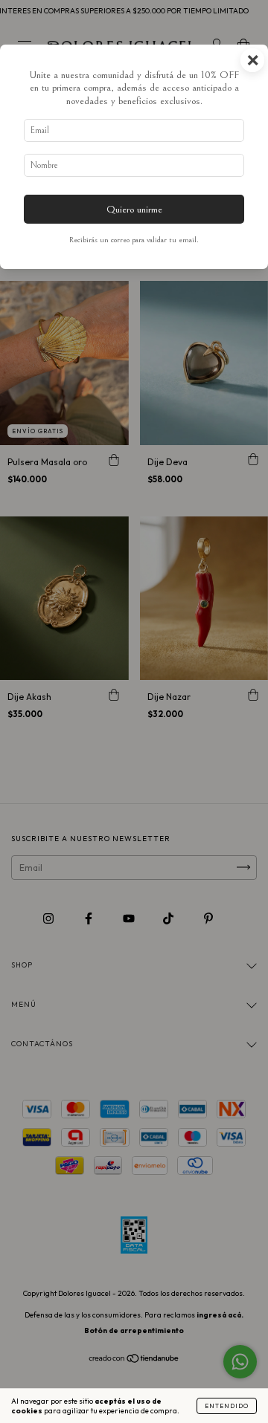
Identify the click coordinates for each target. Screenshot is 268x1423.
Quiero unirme (134, 209)
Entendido (227, 1406)
